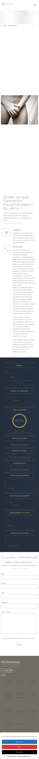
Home (5, 26)
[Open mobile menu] (35, 5)
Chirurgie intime (13, 26)
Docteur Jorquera (8, 681)
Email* (3, 593)
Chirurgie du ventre (20, 712)
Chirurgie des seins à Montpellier (21, 695)
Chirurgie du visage (33, 681)
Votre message (6, 612)
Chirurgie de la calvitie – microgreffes (8, 695)
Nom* (3, 574)
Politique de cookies (12, 756)
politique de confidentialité (25, 638)
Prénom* (4, 583)
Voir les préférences (19, 752)
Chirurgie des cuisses (33, 712)
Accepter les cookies (19, 741)
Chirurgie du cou (8, 712)
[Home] (7, 5)
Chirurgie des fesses (8, 725)
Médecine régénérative (20, 681)
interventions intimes (19, 349)
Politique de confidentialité (24, 756)
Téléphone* (4, 602)
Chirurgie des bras (33, 694)
